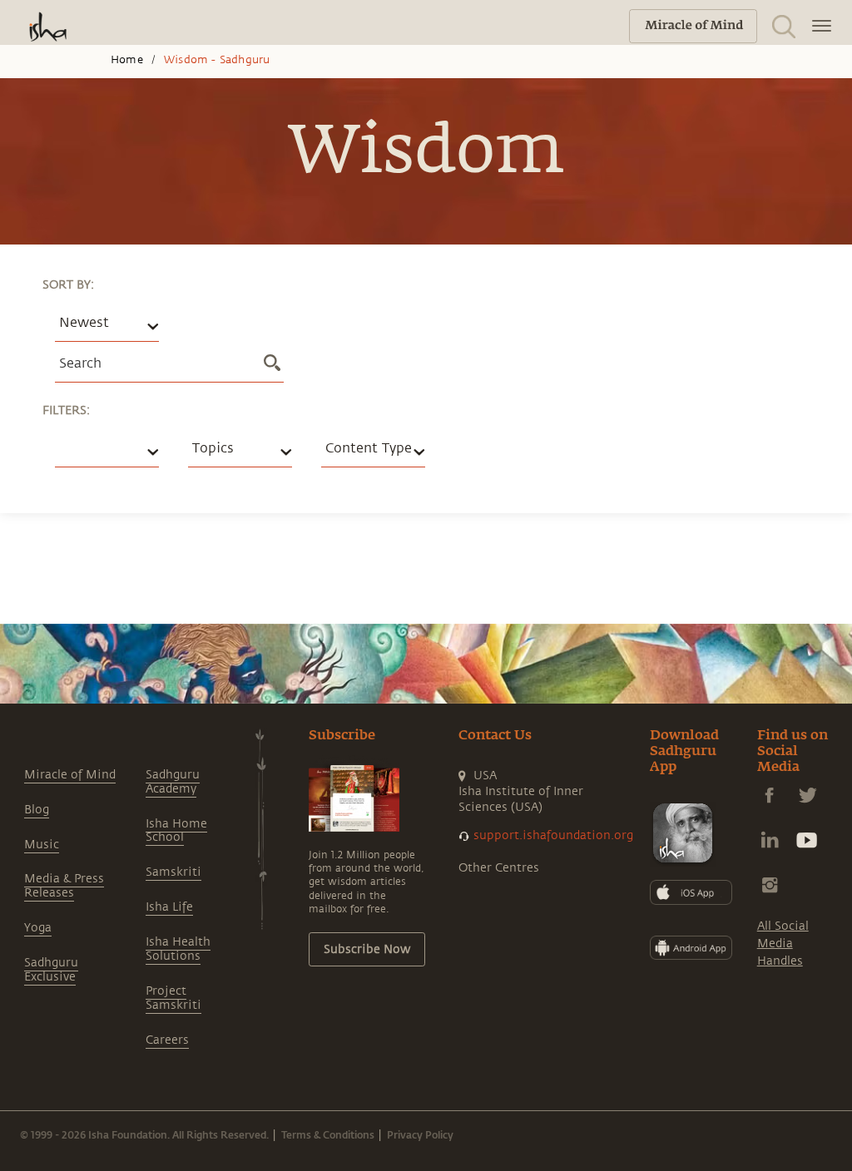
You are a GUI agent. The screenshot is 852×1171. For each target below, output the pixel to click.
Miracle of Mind (70, 774)
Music (41, 844)
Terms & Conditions (327, 1134)
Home (127, 60)
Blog (36, 809)
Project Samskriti (173, 998)
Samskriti (173, 872)
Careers (167, 1040)
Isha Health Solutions (178, 949)
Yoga (38, 927)
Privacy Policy (420, 1134)
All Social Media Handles (783, 943)
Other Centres (498, 868)
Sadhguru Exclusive (51, 969)
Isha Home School (176, 831)
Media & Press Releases (64, 885)
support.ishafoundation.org (553, 835)
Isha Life (169, 907)
